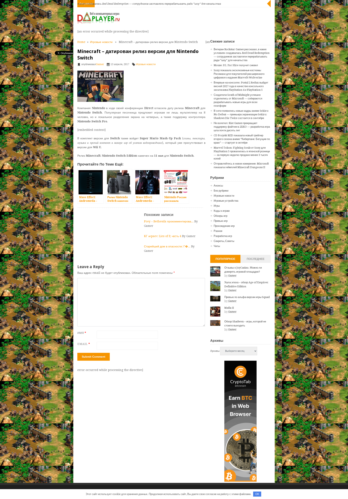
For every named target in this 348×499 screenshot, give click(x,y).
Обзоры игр (220, 215)
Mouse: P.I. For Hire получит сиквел (236, 65)
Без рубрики (221, 190)
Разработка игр (223, 236)
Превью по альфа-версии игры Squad (247, 297)
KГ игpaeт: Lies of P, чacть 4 (163, 236)
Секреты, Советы (224, 241)
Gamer (100, 64)
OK (257, 494)
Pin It (58, 63)
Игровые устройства (226, 200)
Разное (218, 230)
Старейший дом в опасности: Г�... (167, 246)
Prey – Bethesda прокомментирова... (169, 221)
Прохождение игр (224, 225)
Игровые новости (101, 42)
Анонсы (218, 185)
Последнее (255, 258)
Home (81, 42)
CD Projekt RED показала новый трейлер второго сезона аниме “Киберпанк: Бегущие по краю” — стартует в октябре (242, 139)
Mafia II (229, 307)
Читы (217, 246)
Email (83, 344)
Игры (217, 205)
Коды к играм (222, 210)
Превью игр (221, 220)
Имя (81, 332)
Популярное (225, 258)
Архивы (215, 350)
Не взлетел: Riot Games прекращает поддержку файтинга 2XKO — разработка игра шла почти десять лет (242, 127)
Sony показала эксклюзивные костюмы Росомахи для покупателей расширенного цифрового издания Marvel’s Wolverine (239, 74)
